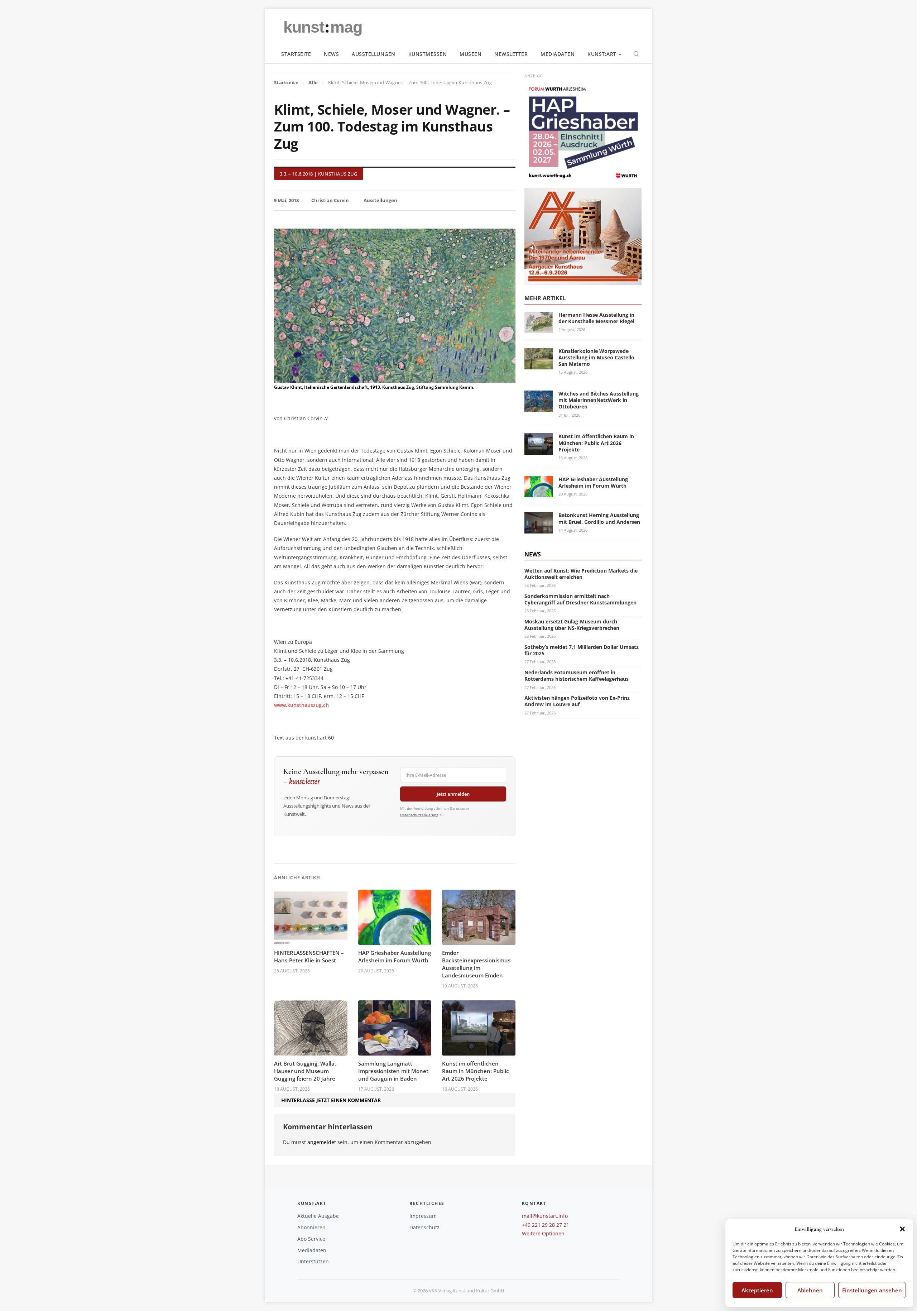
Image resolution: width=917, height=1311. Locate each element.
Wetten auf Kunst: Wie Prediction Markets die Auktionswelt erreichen (581, 573)
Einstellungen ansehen (872, 1290)
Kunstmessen (427, 54)
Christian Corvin (330, 200)
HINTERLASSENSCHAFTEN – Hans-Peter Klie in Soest (309, 956)
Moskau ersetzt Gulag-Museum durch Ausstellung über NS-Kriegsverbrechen (571, 624)
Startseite (296, 54)
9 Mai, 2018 (286, 200)
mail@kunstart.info (545, 1215)
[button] (902, 1229)
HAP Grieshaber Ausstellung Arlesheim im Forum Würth (394, 956)
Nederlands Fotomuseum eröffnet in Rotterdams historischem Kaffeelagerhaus (576, 675)
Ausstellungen (373, 54)
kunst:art (601, 54)
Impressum (423, 1215)
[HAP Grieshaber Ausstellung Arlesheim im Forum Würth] (538, 493)
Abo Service (311, 1238)
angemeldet (321, 1142)
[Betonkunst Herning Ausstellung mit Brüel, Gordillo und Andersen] (538, 529)
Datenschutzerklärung (419, 814)
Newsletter (511, 54)
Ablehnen (810, 1290)
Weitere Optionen (543, 1233)
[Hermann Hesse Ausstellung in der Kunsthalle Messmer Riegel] (538, 328)
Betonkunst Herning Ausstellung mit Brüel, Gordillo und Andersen (599, 518)
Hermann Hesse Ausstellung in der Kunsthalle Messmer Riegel (596, 318)
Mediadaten (558, 54)
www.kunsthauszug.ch (301, 705)
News (331, 54)
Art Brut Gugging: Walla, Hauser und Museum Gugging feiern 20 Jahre (305, 1071)
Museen (470, 54)
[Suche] (636, 54)
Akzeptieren (757, 1290)
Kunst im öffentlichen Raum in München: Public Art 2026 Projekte (475, 1071)
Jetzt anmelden (453, 794)
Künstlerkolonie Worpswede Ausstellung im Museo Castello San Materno (596, 357)
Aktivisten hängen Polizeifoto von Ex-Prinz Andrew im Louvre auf (577, 701)
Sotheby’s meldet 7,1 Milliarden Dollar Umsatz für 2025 (581, 650)
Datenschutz (424, 1227)
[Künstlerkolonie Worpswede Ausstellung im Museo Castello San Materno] (538, 365)
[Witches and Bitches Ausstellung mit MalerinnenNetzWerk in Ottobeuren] (538, 407)
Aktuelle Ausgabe (318, 1215)
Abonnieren (311, 1227)
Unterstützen (313, 1261)
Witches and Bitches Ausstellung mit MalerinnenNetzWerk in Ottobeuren (598, 400)
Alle (313, 82)
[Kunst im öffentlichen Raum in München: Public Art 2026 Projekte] (538, 450)
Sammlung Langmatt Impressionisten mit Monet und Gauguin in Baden (393, 1071)
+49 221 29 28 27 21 (545, 1224)
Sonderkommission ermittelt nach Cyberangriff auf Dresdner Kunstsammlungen (580, 599)
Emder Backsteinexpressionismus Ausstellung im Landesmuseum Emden (476, 964)
